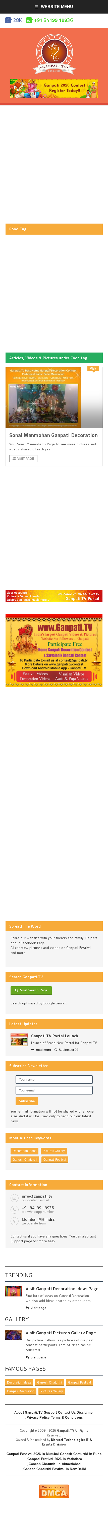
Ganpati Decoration (20, 1391)
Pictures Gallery (54, 1151)
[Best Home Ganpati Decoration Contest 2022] (54, 616)
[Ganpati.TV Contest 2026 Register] (54, 81)
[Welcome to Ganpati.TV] (54, 592)
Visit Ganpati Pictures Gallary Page (61, 1332)
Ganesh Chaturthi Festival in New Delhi (54, 1469)
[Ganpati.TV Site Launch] (19, 1039)
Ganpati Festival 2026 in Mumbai (33, 1454)
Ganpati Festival (54, 1159)
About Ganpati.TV (28, 1412)
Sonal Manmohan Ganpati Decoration (53, 435)
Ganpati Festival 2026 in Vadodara (54, 1459)
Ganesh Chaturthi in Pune (80, 1454)
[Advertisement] (54, 165)
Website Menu (57, 7)
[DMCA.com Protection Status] (54, 1486)
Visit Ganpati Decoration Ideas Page (62, 1288)
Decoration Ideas (25, 1151)
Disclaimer (85, 1412)
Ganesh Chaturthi (25, 1159)
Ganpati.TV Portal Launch (54, 1036)
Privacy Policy (38, 1417)
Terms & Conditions (67, 1417)
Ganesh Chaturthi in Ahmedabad (55, 1464)
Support (50, 1412)
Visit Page (25, 458)
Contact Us (66, 1412)
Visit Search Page (32, 990)
